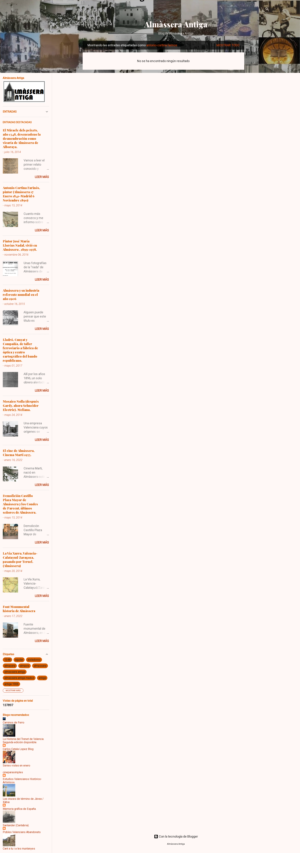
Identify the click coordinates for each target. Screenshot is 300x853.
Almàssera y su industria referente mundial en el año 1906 (21, 294)
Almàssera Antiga (175, 24)
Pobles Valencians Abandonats (22, 832)
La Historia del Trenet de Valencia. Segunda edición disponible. (23, 740)
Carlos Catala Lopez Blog (18, 749)
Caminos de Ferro (13, 722)
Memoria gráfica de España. (19, 809)
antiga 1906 (11, 684)
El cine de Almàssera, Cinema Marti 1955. (19, 453)
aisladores (34, 659)
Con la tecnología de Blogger (178, 836)
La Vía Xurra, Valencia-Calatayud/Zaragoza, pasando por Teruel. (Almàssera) (20, 559)
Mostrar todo (227, 45)
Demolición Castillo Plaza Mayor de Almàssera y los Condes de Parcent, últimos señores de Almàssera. (20, 504)
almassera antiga (14, 672)
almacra (24, 665)
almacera (9, 665)
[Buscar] (267, 9)
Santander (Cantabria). (16, 825)
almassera (40, 665)
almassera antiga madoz (19, 678)
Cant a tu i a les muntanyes (19, 848)
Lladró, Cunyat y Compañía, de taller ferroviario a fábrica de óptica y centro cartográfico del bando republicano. (20, 350)
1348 (7, 659)
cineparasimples (13, 772)
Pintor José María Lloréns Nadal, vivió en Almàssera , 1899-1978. (20, 245)
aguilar (19, 659)
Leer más (42, 177)
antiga (42, 678)
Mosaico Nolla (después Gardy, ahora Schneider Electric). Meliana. (21, 405)
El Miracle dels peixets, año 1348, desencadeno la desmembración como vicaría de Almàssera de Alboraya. (22, 138)
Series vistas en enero (16, 765)
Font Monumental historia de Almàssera (19, 609)
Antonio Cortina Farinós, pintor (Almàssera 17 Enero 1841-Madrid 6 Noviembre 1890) (21, 194)
